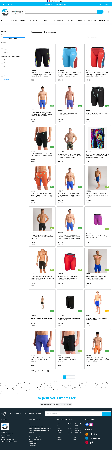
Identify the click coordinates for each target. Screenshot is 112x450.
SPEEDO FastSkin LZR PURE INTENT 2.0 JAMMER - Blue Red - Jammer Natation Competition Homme (69, 74)
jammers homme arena (48, 404)
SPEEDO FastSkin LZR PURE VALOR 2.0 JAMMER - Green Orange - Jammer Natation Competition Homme (69, 155)
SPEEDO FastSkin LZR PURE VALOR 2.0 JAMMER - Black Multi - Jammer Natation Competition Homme (97, 155)
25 (4, 69)
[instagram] (91, 424)
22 (4, 72)
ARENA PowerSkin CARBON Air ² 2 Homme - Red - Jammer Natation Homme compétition (68, 278)
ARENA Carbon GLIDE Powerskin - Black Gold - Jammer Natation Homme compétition (42, 237)
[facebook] (87, 424)
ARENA (5, 46)
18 (4, 62)
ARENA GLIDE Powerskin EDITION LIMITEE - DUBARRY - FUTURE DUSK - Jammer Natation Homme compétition (42, 195)
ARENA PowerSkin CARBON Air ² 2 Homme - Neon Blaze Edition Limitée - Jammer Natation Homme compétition (69, 237)
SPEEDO (6, 52)
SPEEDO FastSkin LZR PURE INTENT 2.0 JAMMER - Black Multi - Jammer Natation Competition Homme (42, 74)
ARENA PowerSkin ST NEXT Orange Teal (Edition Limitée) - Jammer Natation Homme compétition (97, 359)
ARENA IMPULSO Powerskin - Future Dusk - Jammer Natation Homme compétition (42, 359)
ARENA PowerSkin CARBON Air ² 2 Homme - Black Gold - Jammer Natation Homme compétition (42, 278)
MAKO (5, 49)
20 (4, 66)
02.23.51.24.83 (8, 4)
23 (4, 59)
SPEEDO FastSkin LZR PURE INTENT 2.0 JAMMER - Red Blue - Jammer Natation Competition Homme (97, 74)
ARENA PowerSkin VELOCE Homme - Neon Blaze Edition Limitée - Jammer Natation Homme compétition (69, 195)
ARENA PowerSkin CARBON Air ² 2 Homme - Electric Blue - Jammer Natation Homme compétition (96, 278)
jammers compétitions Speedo (13, 393)
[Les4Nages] (12, 12)
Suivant (71, 377)
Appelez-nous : (9, 441)
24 (4, 76)
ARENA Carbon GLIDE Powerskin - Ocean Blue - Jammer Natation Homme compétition (97, 195)
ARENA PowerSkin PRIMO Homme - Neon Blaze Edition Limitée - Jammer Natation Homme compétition (41, 114)
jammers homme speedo (63, 404)
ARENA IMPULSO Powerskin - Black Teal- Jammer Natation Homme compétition (69, 359)
